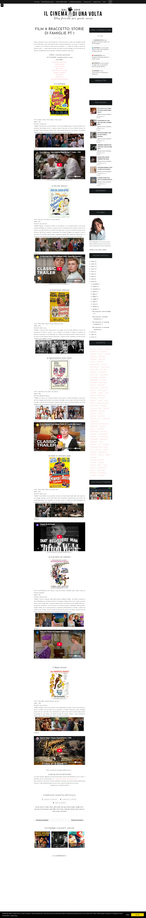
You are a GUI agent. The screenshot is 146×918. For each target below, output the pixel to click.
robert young (55, 811)
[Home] (2, 5)
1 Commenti (98, 117)
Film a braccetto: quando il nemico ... (42, 845)
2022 (92, 271)
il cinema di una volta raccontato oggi (99, 423)
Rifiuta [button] (127, 914)
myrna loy (81, 809)
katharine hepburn (102, 434)
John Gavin (92, 361)
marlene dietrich (104, 439)
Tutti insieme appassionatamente (59, 79)
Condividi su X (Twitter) (69, 799)
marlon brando (93, 441)
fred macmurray (45, 809)
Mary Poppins (59, 68)
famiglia (78, 807)
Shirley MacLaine (94, 369)
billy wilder (103, 379)
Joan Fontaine (102, 359)
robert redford (102, 452)
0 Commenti (98, 142)
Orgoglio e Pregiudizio (59, 73)
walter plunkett (101, 470)
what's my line (93, 472)
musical (101, 441)
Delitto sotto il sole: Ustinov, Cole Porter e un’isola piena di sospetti (104, 110)
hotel (99, 418)
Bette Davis (100, 349)
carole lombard (103, 382)
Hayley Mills (52, 809)
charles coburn (49, 807)
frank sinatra (93, 410)
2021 (92, 274)
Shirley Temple (103, 369)
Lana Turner (100, 361)
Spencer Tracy (93, 372)
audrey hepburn (94, 377)
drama (106, 400)
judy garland (104, 431)
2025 (92, 264)
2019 (92, 279)
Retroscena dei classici (48, 2)
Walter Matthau (102, 372)
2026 (92, 261)
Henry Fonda (59, 809)
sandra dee (100, 454)
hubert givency (106, 418)
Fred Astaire (93, 354)
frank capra (106, 408)
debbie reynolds (101, 395)
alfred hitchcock (94, 374)
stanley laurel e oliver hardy (97, 459)
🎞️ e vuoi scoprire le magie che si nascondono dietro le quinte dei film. (100, 65)
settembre (95, 289)
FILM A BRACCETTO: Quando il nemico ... (76, 845)
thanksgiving (101, 462)
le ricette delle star (103, 436)
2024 (92, 266)
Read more (103, 116)
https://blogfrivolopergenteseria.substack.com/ (64, 779)
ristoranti (105, 449)
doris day (63, 807)
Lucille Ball (67, 809)
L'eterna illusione (59, 64)
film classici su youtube (95, 408)
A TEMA (35, 5)
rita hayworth (93, 452)
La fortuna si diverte (59, 66)
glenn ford (93, 413)
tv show (105, 465)
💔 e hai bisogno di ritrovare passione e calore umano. (100, 57)
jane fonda (92, 428)
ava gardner (102, 377)
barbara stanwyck (94, 379)
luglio (94, 294)
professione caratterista (96, 447)
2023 (92, 269)
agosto (94, 291)
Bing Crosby (107, 349)
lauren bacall (93, 436)
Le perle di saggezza (94, 364)
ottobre (95, 286)
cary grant (92, 385)
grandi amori (93, 416)
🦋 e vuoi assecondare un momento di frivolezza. (100, 72)
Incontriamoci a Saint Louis (59, 62)
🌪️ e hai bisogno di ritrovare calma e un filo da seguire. (100, 42)
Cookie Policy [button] (13, 915)
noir (100, 444)
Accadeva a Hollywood (75, 2)
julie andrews (93, 434)
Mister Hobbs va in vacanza (59, 70)
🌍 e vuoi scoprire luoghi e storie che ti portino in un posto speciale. (100, 49)
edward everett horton (102, 403)
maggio (94, 299)
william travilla (102, 472)
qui (34, 46)
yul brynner (93, 475)
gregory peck (101, 416)
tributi (99, 465)
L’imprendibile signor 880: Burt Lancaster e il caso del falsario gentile (104, 146)
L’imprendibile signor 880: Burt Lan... (59, 845)
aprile (94, 301)
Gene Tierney (107, 354)
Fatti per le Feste (103, 351)
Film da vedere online (61, 2)
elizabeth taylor (94, 405)
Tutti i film (36, 2)
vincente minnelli (102, 467)
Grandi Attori (96, 2)
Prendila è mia (59, 77)
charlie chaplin (104, 387)
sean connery (93, 457)
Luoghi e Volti (87, 2)
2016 (92, 334)
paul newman (106, 444)
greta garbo (93, 418)
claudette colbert (102, 390)
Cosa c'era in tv (93, 351)
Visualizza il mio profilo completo (98, 250)
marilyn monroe (94, 439)
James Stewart (93, 359)
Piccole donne (59, 75)
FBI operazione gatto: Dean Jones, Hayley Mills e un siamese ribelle (104, 122)
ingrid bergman (93, 426)
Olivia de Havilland (105, 367)
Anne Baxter (93, 349)
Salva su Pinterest (60, 802)
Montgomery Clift (94, 367)
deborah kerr (93, 398)
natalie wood (93, 444)
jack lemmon (102, 426)
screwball (107, 454)
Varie (104, 2)
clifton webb (57, 807)
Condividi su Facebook (50, 799)
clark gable (93, 390)
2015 (92, 337)
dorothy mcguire (70, 807)
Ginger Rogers (93, 356)
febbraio (95, 306)
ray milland (98, 449)
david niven (92, 395)
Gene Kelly (100, 354)
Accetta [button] (137, 914)
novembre (95, 284)
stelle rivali (93, 462)
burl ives (42, 807)
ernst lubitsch (103, 405)
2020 (92, 276)
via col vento (93, 467)
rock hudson (63, 811)
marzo (94, 304)
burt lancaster (93, 382)
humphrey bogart (94, 421)
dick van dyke (101, 398)
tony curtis (93, 465)
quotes (92, 449)
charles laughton (94, 387)
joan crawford (100, 428)
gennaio (95, 309)
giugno (94, 296)
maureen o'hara (74, 809)
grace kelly (100, 413)
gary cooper (101, 410)
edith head (92, 403)
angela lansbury (104, 374)
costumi (107, 392)
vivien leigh (92, 470)
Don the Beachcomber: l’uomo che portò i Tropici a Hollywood (104, 134)
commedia (100, 392)
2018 (92, 281)
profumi (106, 447)
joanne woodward (94, 431)
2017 (92, 332)
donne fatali (93, 400)
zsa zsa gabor (101, 475)
